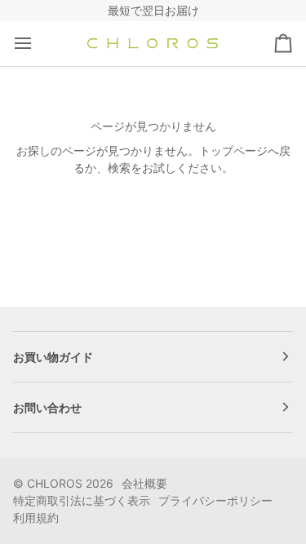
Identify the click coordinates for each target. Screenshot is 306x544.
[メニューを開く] (37, 43)
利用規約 (36, 517)
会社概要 (144, 483)
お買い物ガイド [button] (53, 357)
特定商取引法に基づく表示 (81, 500)
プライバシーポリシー (215, 500)
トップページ (233, 150)
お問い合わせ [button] (47, 407)
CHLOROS (54, 483)
